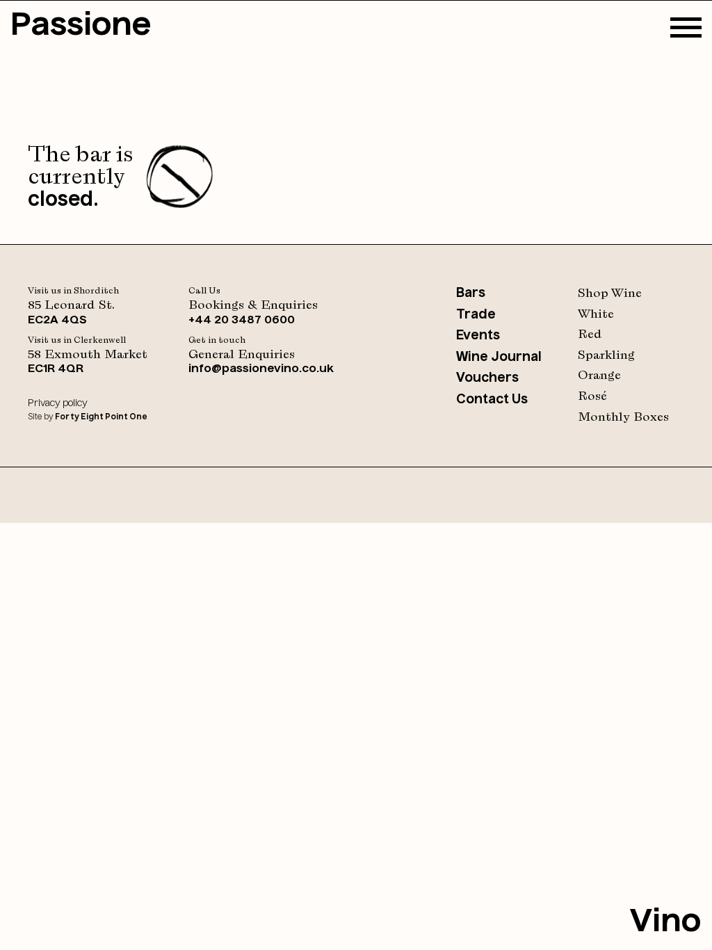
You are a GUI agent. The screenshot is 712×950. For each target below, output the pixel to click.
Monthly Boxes (623, 417)
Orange (599, 375)
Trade (476, 315)
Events (478, 336)
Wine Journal (499, 357)
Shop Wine (610, 293)
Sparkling (606, 355)
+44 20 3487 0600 (241, 320)
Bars (470, 293)
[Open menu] (686, 27)
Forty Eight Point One (101, 417)
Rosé (592, 396)
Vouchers (487, 378)
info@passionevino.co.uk (261, 369)
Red (590, 334)
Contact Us (492, 400)
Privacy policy (58, 403)
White (596, 314)
